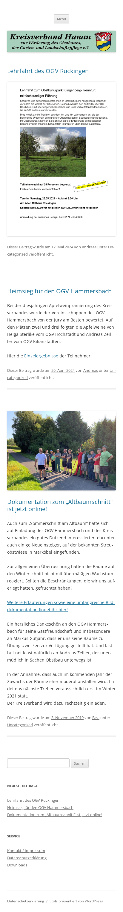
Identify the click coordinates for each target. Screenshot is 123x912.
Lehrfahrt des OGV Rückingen (48, 71)
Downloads (17, 865)
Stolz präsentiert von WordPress (76, 901)
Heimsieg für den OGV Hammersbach (59, 291)
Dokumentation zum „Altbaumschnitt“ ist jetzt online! (60, 505)
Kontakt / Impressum (26, 850)
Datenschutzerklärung (27, 857)
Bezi (95, 717)
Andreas (89, 247)
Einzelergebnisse (41, 356)
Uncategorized (20, 724)
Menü (61, 18)
